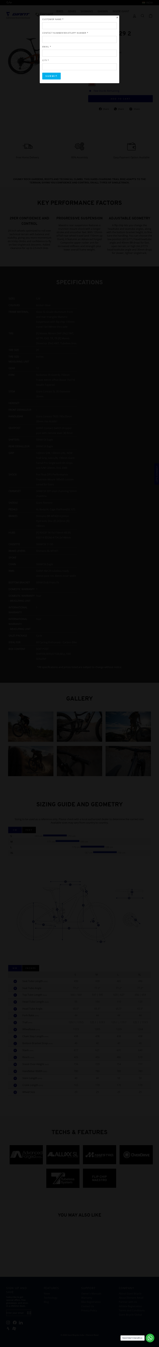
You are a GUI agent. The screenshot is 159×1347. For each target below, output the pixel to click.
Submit (51, 76)
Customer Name (53, 19)
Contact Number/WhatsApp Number (65, 33)
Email (46, 46)
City (45, 60)
